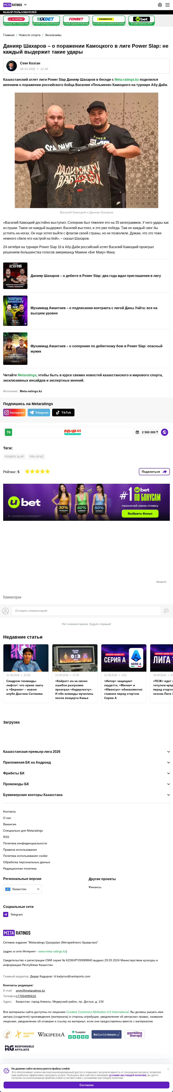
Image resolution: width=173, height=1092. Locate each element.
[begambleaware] (107, 1034)
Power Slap (14, 456)
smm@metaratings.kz (30, 990)
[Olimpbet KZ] (16, 19)
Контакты (9, 811)
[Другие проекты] (15, 5)
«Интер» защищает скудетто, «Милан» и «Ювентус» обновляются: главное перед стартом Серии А (123, 689)
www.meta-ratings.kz (52, 951)
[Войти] (160, 5)
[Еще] (167, 5)
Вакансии (9, 824)
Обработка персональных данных (26, 862)
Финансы (95, 887)
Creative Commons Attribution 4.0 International (97, 1012)
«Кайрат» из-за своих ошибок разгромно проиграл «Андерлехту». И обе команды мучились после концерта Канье (74, 689)
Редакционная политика (19, 868)
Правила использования (20, 849)
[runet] (7, 1034)
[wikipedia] (51, 1034)
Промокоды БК (16, 784)
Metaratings (27, 375)
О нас (7, 818)
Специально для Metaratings (23, 830)
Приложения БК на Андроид (27, 762)
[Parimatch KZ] (105, 19)
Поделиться (151, 471)
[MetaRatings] (17, 933)
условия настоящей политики (127, 1075)
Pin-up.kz (37, 456)
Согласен (86, 1085)
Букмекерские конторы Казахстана (32, 795)
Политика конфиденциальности (25, 843)
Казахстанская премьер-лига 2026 (31, 751)
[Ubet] (141, 19)
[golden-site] (24, 1034)
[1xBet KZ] (45, 19)
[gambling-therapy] (135, 1034)
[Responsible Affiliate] (19, 1048)
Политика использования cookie (25, 855)
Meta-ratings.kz (127, 79)
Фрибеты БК (13, 773)
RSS (6, 837)
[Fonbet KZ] (76, 19)
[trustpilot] (78, 1034)
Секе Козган (30, 63)
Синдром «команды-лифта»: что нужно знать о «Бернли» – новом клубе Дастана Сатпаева (24, 687)
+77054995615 (26, 996)
